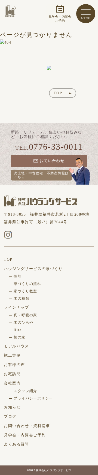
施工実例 (12, 355)
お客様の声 (14, 365)
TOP (58, 93)
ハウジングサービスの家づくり (33, 269)
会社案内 (12, 383)
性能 (18, 276)
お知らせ (12, 407)
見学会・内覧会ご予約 (25, 435)
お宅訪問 (12, 374)
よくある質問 (16, 444)
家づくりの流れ (27, 284)
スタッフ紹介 (25, 391)
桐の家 (19, 337)
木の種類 (21, 298)
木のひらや (23, 322)
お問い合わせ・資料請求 (27, 426)
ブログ (10, 416)
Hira (18, 330)
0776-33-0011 (56, 147)
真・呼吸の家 (25, 315)
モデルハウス (16, 346)
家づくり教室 (25, 291)
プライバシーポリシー (33, 398)
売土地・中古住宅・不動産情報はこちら (41, 175)
